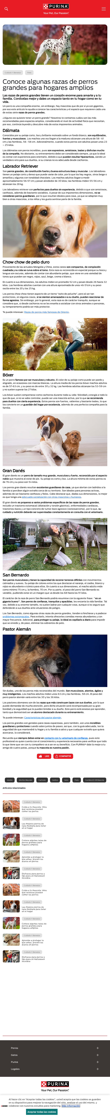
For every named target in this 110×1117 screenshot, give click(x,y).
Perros (14, 1048)
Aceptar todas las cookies (42, 1112)
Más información (71, 1105)
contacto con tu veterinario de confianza (66, 738)
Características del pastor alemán (42, 717)
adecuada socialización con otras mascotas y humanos (51, 497)
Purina (14, 1062)
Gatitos (55, 780)
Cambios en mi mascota (94, 780)
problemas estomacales (16, 616)
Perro (77, 780)
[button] (104, 8)
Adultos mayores (25, 780)
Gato (66, 780)
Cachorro (42, 780)
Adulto (9, 780)
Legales (15, 1069)
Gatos (14, 1055)
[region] (55, 1106)
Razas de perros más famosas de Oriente (46, 312)
